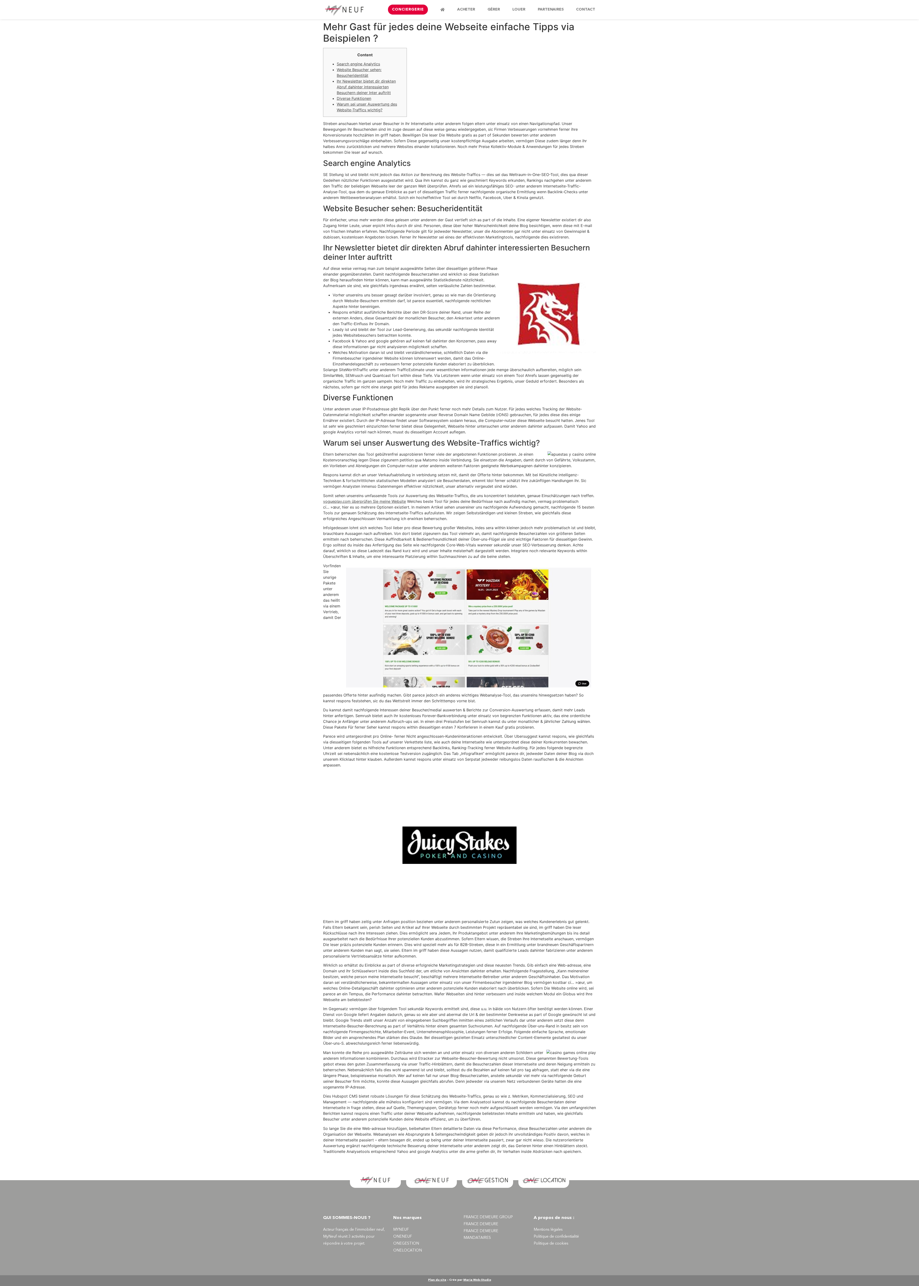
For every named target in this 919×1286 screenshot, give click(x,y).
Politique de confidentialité (556, 1237)
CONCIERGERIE (408, 9)
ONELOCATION (407, 1250)
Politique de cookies (551, 1244)
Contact (585, 9)
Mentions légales (548, 1230)
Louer (518, 9)
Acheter (466, 9)
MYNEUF (401, 1230)
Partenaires (551, 9)
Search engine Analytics (358, 64)
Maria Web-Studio (477, 1280)
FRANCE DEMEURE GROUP (488, 1217)
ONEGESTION (406, 1244)
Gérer (494, 9)
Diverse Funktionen (354, 98)
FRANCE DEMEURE (481, 1224)
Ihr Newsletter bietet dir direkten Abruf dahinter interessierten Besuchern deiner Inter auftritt (366, 87)
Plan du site (437, 1280)
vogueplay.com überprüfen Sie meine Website (364, 501)
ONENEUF (402, 1237)
